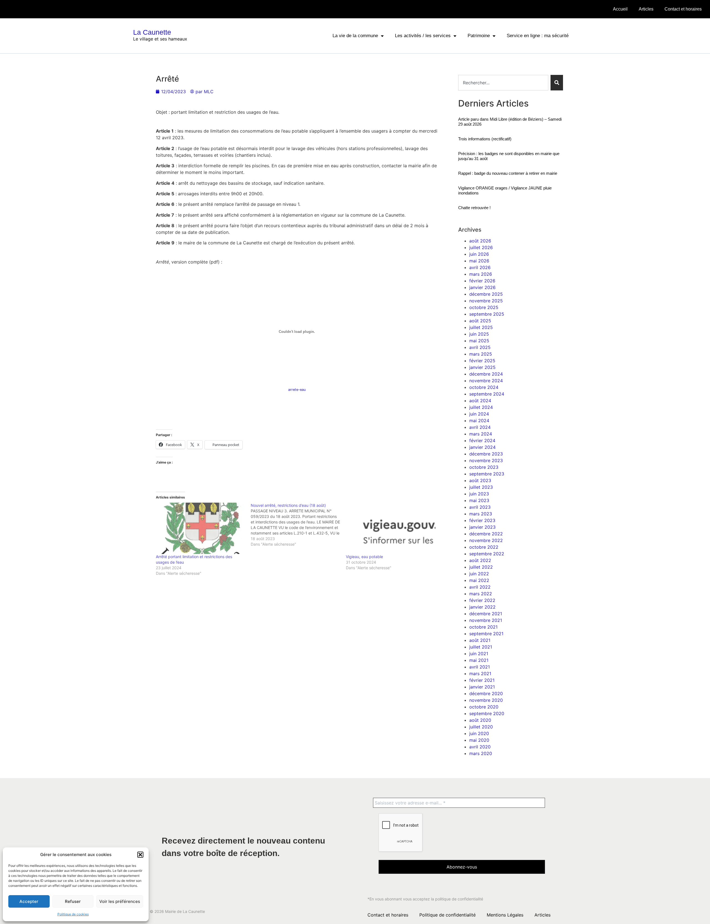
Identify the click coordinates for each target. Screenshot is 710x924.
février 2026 (482, 280)
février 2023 (482, 520)
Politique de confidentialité (447, 915)
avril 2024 (480, 427)
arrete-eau (297, 390)
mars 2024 (480, 434)
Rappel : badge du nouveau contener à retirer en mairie (507, 173)
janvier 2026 (482, 287)
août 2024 (480, 400)
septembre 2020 (486, 713)
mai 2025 (479, 340)
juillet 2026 (481, 247)
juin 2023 (479, 494)
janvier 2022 (482, 607)
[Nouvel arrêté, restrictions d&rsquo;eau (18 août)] (298, 525)
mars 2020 (480, 753)
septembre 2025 (486, 314)
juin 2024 (479, 414)
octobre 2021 (483, 627)
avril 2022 (480, 587)
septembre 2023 (486, 474)
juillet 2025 (481, 327)
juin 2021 (478, 653)
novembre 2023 (486, 460)
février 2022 (482, 600)
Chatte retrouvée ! (474, 207)
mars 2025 (480, 354)
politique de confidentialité (459, 899)
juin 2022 (479, 573)
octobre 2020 (483, 707)
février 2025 (482, 360)
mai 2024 (479, 420)
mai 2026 (479, 261)
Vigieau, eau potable (364, 556)
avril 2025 (480, 347)
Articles (646, 9)
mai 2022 (479, 580)
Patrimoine (479, 35)
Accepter (28, 901)
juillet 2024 (481, 407)
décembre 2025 (486, 294)
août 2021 (479, 640)
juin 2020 (479, 733)
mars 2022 (480, 593)
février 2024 (482, 440)
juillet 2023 (481, 487)
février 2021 (482, 680)
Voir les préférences (119, 901)
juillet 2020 (481, 727)
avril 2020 (480, 747)
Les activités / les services (423, 35)
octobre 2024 (483, 387)
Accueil (620, 9)
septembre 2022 (486, 553)
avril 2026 (480, 267)
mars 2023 (480, 514)
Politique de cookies (73, 914)
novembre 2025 (486, 300)
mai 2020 (479, 740)
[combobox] (503, 82)
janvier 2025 (482, 367)
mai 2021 (478, 660)
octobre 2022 (483, 547)
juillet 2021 (480, 647)
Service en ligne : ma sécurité (538, 35)
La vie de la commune (355, 35)
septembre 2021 (486, 633)
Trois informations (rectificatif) (484, 138)
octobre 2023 (483, 467)
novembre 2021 (485, 620)
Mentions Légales (505, 915)
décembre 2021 (485, 613)
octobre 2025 (483, 307)
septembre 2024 (486, 394)
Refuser (73, 901)
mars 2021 (480, 673)
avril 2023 (480, 507)
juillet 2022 (481, 567)
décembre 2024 (486, 374)
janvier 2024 (482, 447)
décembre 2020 (486, 693)
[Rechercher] (557, 82)
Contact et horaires (683, 9)
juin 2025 (479, 334)
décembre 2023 (486, 454)
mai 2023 (479, 500)
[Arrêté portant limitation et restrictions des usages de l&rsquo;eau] (200, 528)
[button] (140, 854)
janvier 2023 (482, 527)
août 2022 (480, 560)
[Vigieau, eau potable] (390, 528)
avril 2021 (479, 667)
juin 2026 (479, 254)
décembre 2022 (486, 533)
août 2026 (480, 241)
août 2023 (480, 480)
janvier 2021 (482, 687)
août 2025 (480, 320)
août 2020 (480, 720)
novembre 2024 (486, 380)
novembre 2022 (486, 540)
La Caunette (152, 32)
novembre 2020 (486, 700)
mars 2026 (480, 274)
